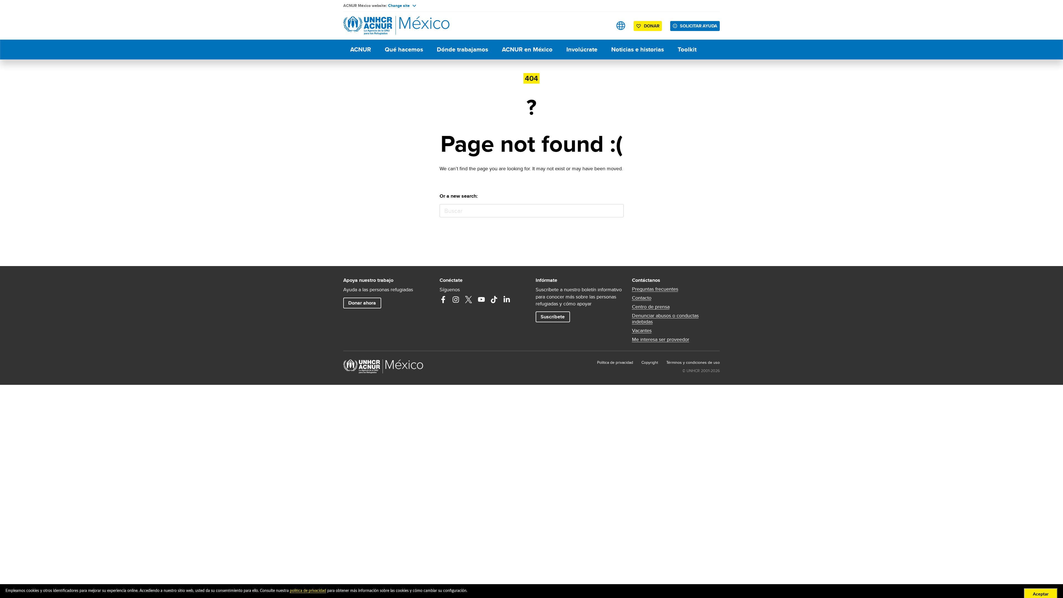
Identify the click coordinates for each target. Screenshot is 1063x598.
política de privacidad (308, 591)
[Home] (382, 25)
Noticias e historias (637, 49)
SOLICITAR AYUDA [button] (698, 26)
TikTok (494, 299)
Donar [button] (651, 26)
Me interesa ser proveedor (660, 339)
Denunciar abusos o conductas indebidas (665, 319)
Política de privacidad (615, 362)
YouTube (481, 299)
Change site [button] (399, 5)
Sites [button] (620, 25)
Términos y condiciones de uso (693, 362)
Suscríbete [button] (553, 316)
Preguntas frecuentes (655, 289)
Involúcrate (581, 49)
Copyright (649, 362)
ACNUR (360, 49)
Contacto (641, 298)
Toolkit (687, 49)
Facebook (443, 299)
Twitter (468, 299)
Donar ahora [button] (362, 302)
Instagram (456, 299)
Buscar (617, 211)
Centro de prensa (651, 307)
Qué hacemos (404, 49)
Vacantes (642, 331)
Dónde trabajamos (462, 49)
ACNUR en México (527, 49)
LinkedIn (506, 299)
